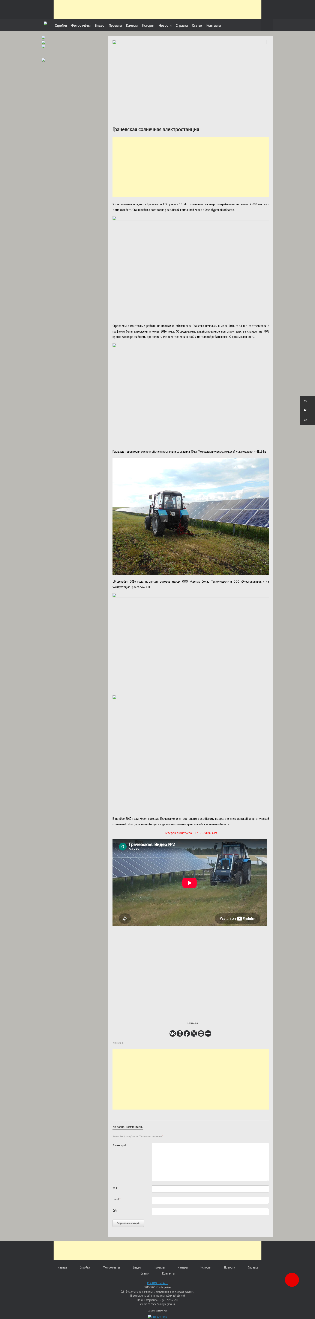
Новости (165, 25)
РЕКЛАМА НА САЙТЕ (157, 1283)
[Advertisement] (157, 9)
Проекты (115, 25)
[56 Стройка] (46, 23)
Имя (115, 1188)
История (148, 25)
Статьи (197, 25)
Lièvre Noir (163, 1310)
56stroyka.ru (193, 1023)
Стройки (61, 25)
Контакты (213, 25)
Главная (62, 1267)
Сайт (114, 1210)
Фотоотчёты (80, 25)
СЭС (121, 1042)
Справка (182, 25)
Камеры (132, 25)
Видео (99, 25)
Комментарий (119, 1145)
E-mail (116, 1199)
